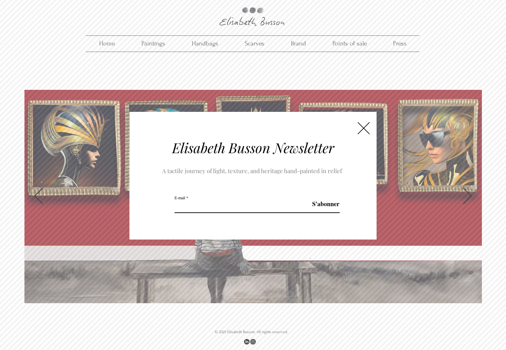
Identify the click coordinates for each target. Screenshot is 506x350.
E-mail (180, 197)
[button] (364, 128)
